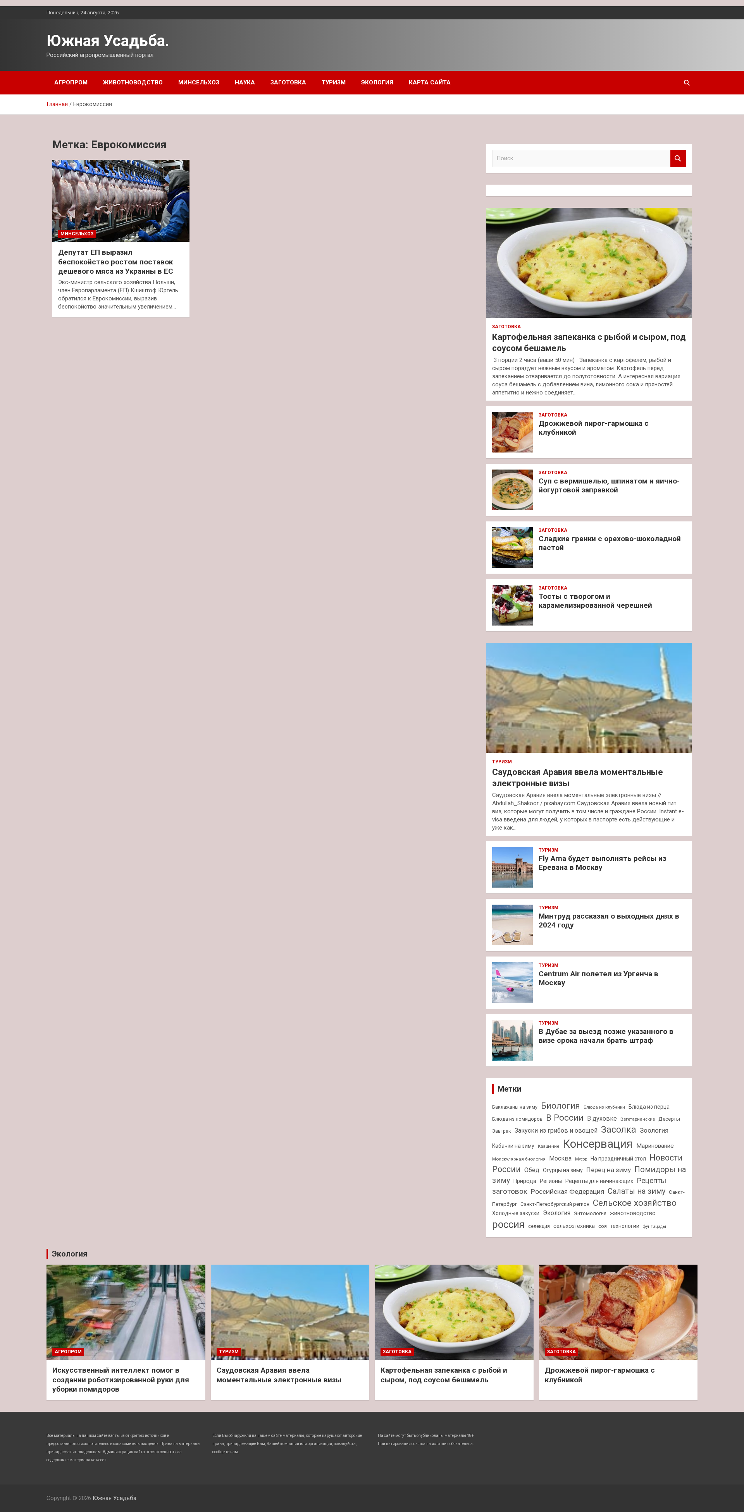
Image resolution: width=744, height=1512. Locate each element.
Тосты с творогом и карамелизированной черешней (595, 601)
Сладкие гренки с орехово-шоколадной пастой (610, 543)
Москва (560, 1158)
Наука (245, 82)
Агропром (71, 82)
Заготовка (288, 82)
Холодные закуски (515, 1213)
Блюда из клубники (604, 1107)
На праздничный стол (618, 1158)
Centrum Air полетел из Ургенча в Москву (598, 978)
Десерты (669, 1119)
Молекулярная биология (519, 1159)
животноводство (633, 1213)
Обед (531, 1170)
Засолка (618, 1130)
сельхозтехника (574, 1226)
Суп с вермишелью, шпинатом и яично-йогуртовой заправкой (609, 485)
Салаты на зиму (636, 1191)
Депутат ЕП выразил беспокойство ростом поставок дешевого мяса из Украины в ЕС (115, 262)
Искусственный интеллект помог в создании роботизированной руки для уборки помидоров (120, 1380)
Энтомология (590, 1213)
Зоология (654, 1130)
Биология (560, 1106)
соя (602, 1226)
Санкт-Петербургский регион (554, 1204)
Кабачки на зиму (513, 1146)
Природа (524, 1181)
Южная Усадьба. (107, 41)
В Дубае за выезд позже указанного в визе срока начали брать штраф (606, 1036)
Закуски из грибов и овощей (556, 1130)
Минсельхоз (198, 82)
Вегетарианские (637, 1119)
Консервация (598, 1143)
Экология (377, 82)
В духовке (602, 1118)
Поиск (678, 158)
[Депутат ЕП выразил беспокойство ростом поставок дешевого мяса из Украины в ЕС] (121, 200)
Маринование (655, 1145)
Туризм (334, 82)
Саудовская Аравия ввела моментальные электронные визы (279, 1375)
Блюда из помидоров (517, 1119)
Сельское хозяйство (635, 1203)
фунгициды (654, 1226)
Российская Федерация (567, 1191)
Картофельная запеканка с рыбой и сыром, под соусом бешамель (444, 1375)
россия (508, 1224)
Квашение (548, 1146)
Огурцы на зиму (563, 1170)
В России (565, 1118)
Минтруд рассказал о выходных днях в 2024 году (609, 920)
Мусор (581, 1159)
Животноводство (133, 82)
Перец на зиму (608, 1170)
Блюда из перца (649, 1107)
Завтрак (501, 1131)
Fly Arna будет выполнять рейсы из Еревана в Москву (602, 863)
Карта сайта (430, 82)
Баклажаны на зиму (514, 1107)
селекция (539, 1226)
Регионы (551, 1181)
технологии (624, 1226)
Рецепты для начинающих (599, 1181)
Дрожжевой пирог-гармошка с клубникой (594, 428)
